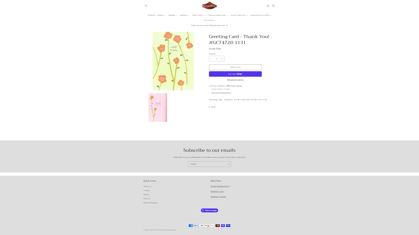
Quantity (212, 54)
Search (146, 194)
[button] (146, 5)
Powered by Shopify (169, 230)
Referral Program (150, 202)
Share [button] (213, 107)
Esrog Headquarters (220, 186)
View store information (221, 92)
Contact (146, 190)
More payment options (235, 80)
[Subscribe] (228, 164)
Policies (146, 198)
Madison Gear (217, 191)
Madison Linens (218, 196)
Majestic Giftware (155, 230)
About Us (147, 186)
